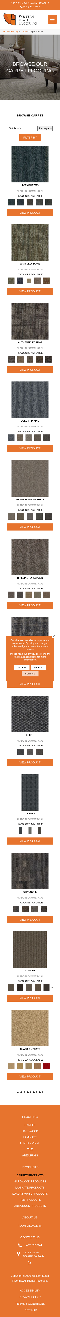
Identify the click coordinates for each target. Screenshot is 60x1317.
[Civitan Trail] (25, 909)
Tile (30, 1149)
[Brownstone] (30, 202)
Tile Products (30, 1199)
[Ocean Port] (20, 202)
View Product (30, 212)
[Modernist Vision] (29, 280)
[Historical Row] (39, 751)
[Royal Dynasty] (46, 1066)
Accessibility (30, 1290)
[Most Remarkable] (20, 280)
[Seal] (46, 437)
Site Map (31, 1310)
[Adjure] (46, 987)
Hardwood (30, 1131)
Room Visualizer (30, 1225)
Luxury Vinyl (30, 1143)
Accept (22, 667)
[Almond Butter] (29, 1066)
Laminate (30, 1137)
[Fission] (38, 437)
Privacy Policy (30, 1297)
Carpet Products (30, 1175)
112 (29, 1091)
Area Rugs (30, 1155)
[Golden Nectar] (20, 1066)
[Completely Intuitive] (29, 595)
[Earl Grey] (39, 202)
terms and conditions (25, 656)
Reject (38, 667)
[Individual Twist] (30, 359)
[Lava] (29, 437)
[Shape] (30, 399)
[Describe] (29, 987)
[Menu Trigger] (52, 19)
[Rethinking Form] (39, 359)
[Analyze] (20, 987)
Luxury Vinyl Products (30, 1193)
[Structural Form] (48, 359)
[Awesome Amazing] (38, 280)
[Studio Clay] (38, 1066)
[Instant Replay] (30, 516)
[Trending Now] (30, 478)
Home (6, 31)
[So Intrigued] (30, 556)
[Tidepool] (30, 164)
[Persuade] (38, 987)
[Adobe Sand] (30, 1028)
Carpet (24, 31)
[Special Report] (20, 516)
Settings (30, 674)
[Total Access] (48, 516)
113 (35, 1091)
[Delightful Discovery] (30, 242)
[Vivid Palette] (46, 280)
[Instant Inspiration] (46, 595)
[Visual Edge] (30, 321)
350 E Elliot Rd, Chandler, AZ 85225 (30, 3)
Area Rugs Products (30, 1205)
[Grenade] (20, 437)
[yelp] (29, 1263)
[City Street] (48, 202)
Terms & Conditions (30, 1303)
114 (41, 1091)
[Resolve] (30, 949)
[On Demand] (39, 516)
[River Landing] (30, 713)
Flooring (14, 31)
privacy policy (35, 653)
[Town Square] (30, 751)
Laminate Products (30, 1187)
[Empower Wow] (38, 595)
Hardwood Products (30, 1181)
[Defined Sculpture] (20, 359)
